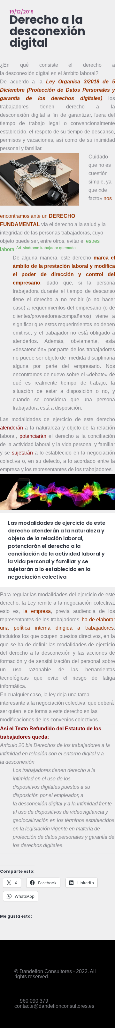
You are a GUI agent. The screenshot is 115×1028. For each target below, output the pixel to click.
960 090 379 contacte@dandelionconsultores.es (54, 1003)
